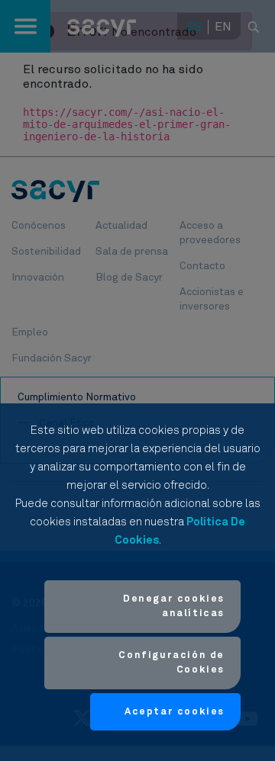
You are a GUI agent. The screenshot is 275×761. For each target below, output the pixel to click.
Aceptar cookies (175, 712)
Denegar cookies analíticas (174, 606)
